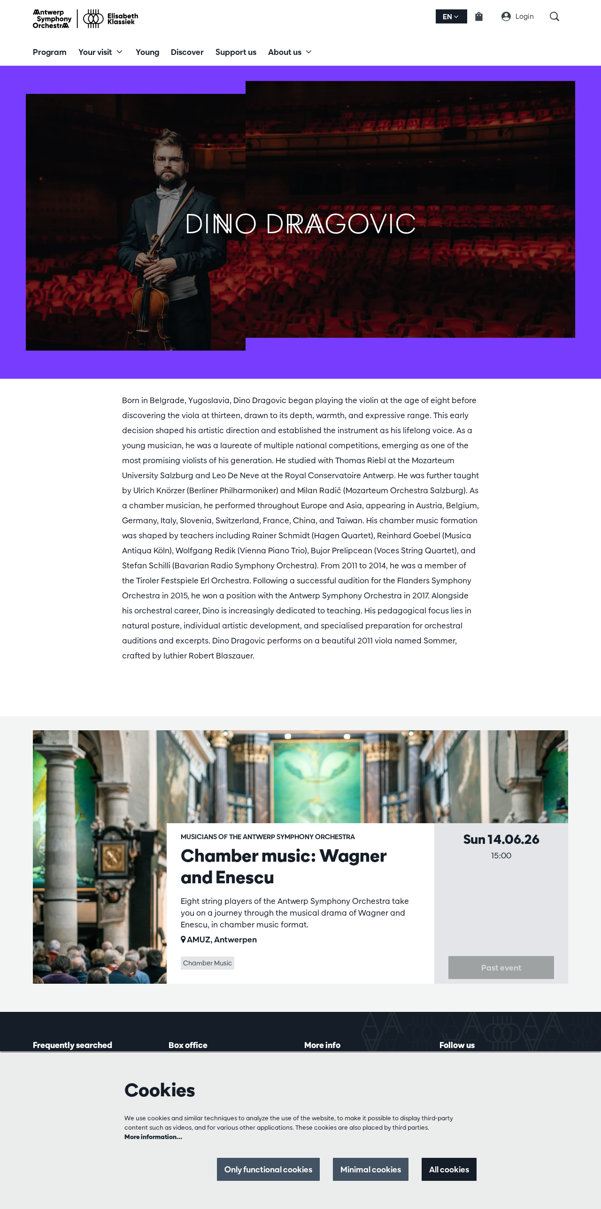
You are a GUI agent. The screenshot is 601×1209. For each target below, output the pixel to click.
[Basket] (484, 16)
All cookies (449, 1169)
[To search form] (559, 16)
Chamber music (207, 963)
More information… (153, 1136)
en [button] (448, 17)
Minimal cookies (370, 1169)
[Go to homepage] (85, 18)
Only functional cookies (268, 1169)
